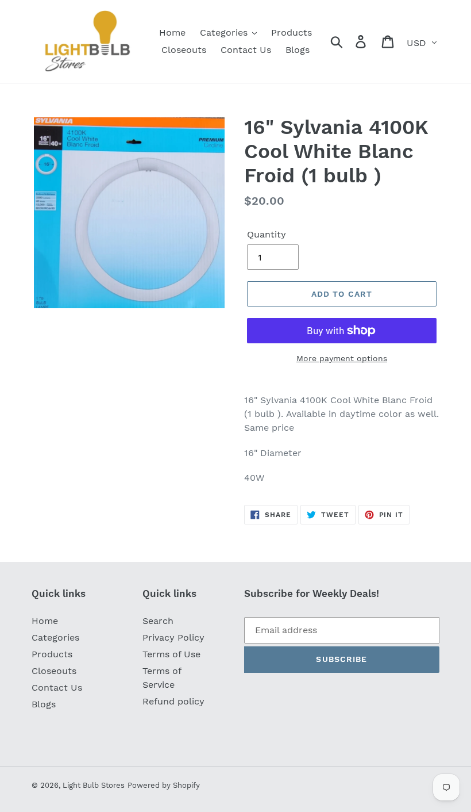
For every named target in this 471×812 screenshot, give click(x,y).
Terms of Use (171, 654)
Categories (55, 637)
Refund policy (173, 701)
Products (52, 654)
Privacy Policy (173, 637)
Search (157, 620)
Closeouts (54, 670)
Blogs (44, 704)
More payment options (341, 358)
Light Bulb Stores (94, 785)
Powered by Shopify (164, 785)
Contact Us (57, 687)
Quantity (266, 234)
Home (45, 620)
